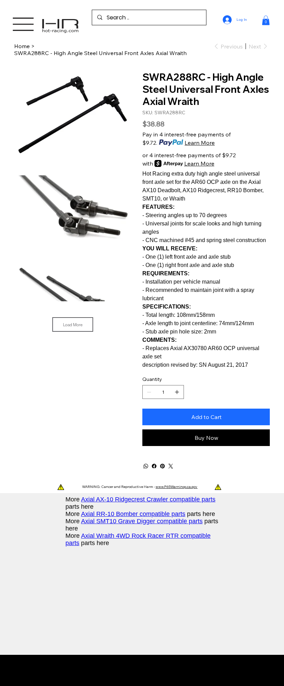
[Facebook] (154, 466)
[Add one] (177, 392)
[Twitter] (170, 466)
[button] (266, 20)
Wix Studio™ (185, 670)
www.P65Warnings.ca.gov (176, 486)
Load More (72, 324)
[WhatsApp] (145, 466)
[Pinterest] (162, 466)
